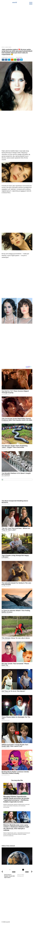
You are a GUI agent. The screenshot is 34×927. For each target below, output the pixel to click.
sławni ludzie (19, 57)
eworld (14, 2)
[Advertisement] (17, 24)
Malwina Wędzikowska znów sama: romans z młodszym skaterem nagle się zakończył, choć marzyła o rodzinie (16, 827)
